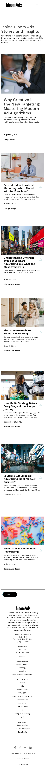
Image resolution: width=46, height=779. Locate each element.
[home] (14, 5)
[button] (37, 5)
